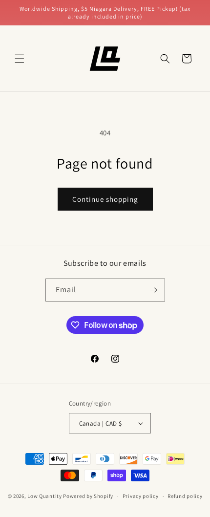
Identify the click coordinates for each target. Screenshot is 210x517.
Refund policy (185, 496)
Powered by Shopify (88, 496)
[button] (19, 58)
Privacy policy (141, 496)
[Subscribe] (154, 290)
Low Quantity (44, 496)
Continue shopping (105, 199)
